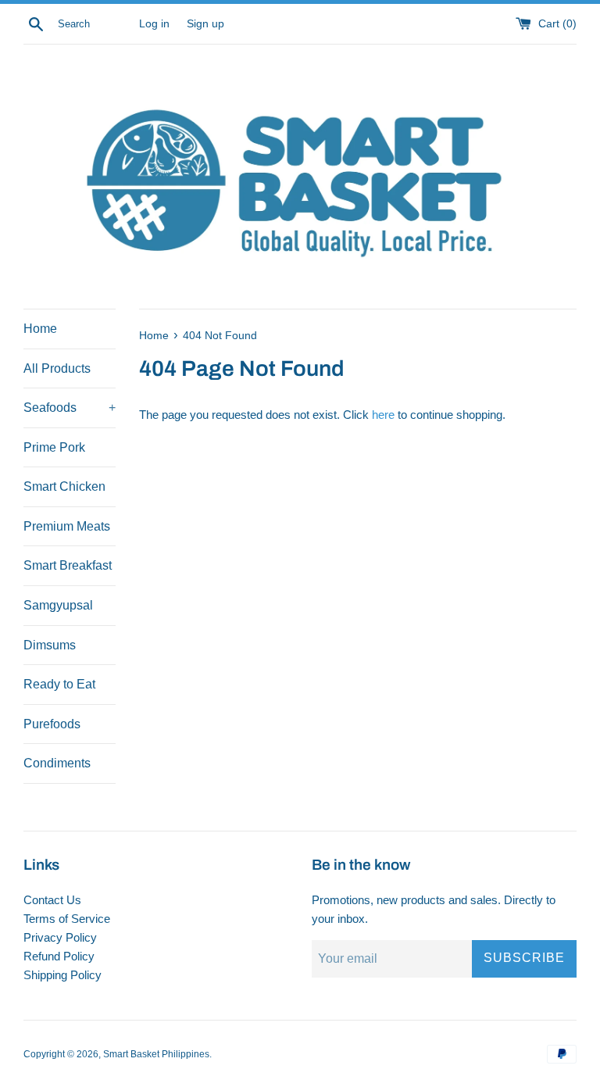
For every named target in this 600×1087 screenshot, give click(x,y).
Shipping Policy (62, 975)
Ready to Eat (59, 684)
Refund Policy (59, 956)
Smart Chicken (64, 486)
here (383, 414)
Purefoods (51, 724)
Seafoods (69, 407)
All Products (57, 368)
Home (40, 328)
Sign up (205, 24)
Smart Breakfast (67, 565)
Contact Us (52, 899)
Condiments (57, 763)
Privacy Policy (60, 937)
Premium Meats (66, 526)
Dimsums (49, 645)
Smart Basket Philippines (156, 1054)
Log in (154, 24)
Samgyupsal (58, 605)
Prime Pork (54, 447)
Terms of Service (66, 918)
